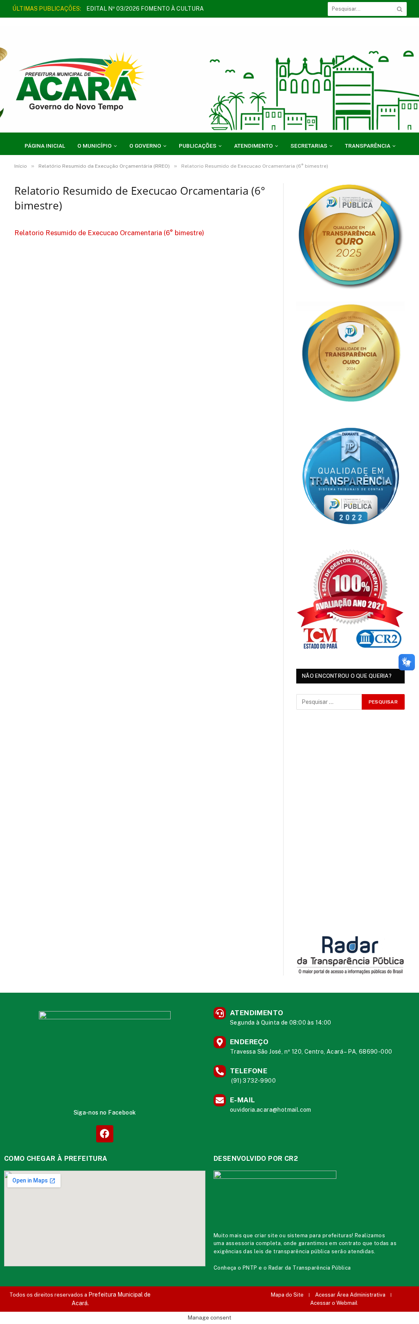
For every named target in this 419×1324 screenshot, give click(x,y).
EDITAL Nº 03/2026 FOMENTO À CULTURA (145, 8)
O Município (94, 145)
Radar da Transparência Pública (309, 1268)
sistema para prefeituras (319, 1235)
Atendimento (253, 145)
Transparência (367, 145)
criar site (266, 1235)
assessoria (240, 1243)
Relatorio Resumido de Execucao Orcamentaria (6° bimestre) (109, 233)
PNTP (250, 1268)
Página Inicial (45, 145)
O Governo (145, 145)
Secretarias (309, 145)
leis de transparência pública (292, 1251)
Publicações (197, 145)
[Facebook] (104, 1133)
